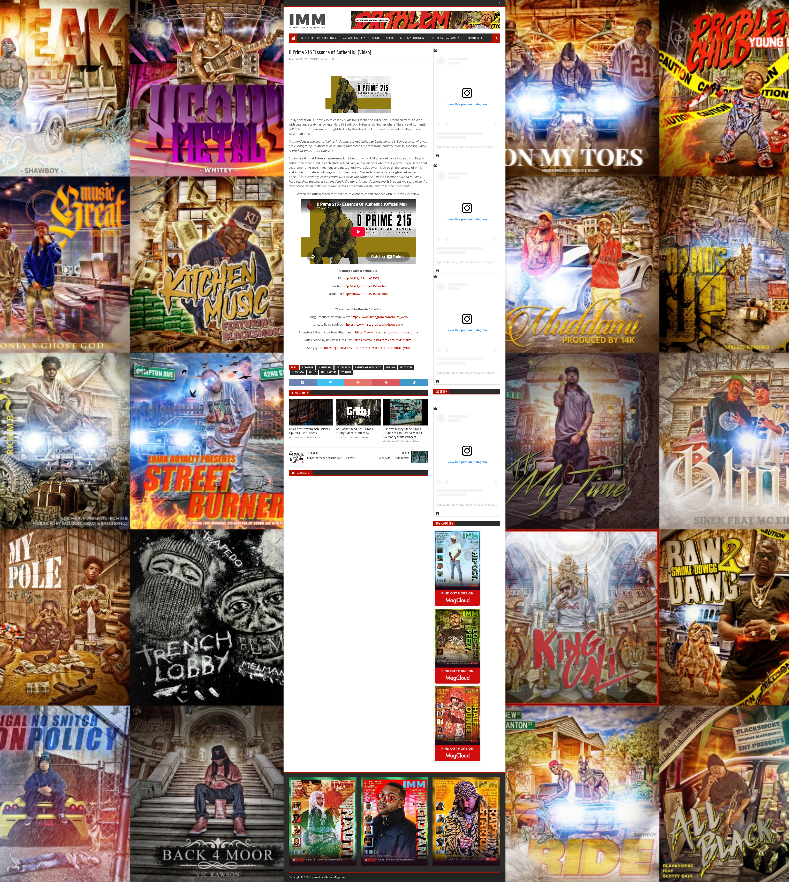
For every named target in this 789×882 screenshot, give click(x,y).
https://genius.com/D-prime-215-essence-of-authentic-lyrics (367, 348)
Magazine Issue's (352, 38)
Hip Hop (390, 367)
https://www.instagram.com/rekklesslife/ (383, 340)
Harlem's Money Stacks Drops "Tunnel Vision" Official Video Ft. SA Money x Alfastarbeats (403, 433)
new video (298, 372)
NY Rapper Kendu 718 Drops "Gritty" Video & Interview (354, 431)
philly (312, 372)
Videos (389, 38)
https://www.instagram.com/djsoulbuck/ (374, 324)
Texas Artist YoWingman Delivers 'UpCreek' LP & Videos (309, 431)
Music (375, 38)
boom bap (307, 367)
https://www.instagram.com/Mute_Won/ (379, 317)
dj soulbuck (343, 367)
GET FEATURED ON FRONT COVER (318, 38)
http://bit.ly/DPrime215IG (361, 278)
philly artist (328, 372)
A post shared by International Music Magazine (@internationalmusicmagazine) (488, 147)
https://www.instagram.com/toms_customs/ (386, 332)
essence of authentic (368, 367)
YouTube (346, 372)
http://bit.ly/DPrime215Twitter (364, 286)
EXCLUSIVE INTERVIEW (412, 38)
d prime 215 (324, 367)
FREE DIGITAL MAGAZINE (444, 38)
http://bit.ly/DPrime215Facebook (366, 294)
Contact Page (474, 38)
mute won (406, 367)
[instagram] (498, 3)
